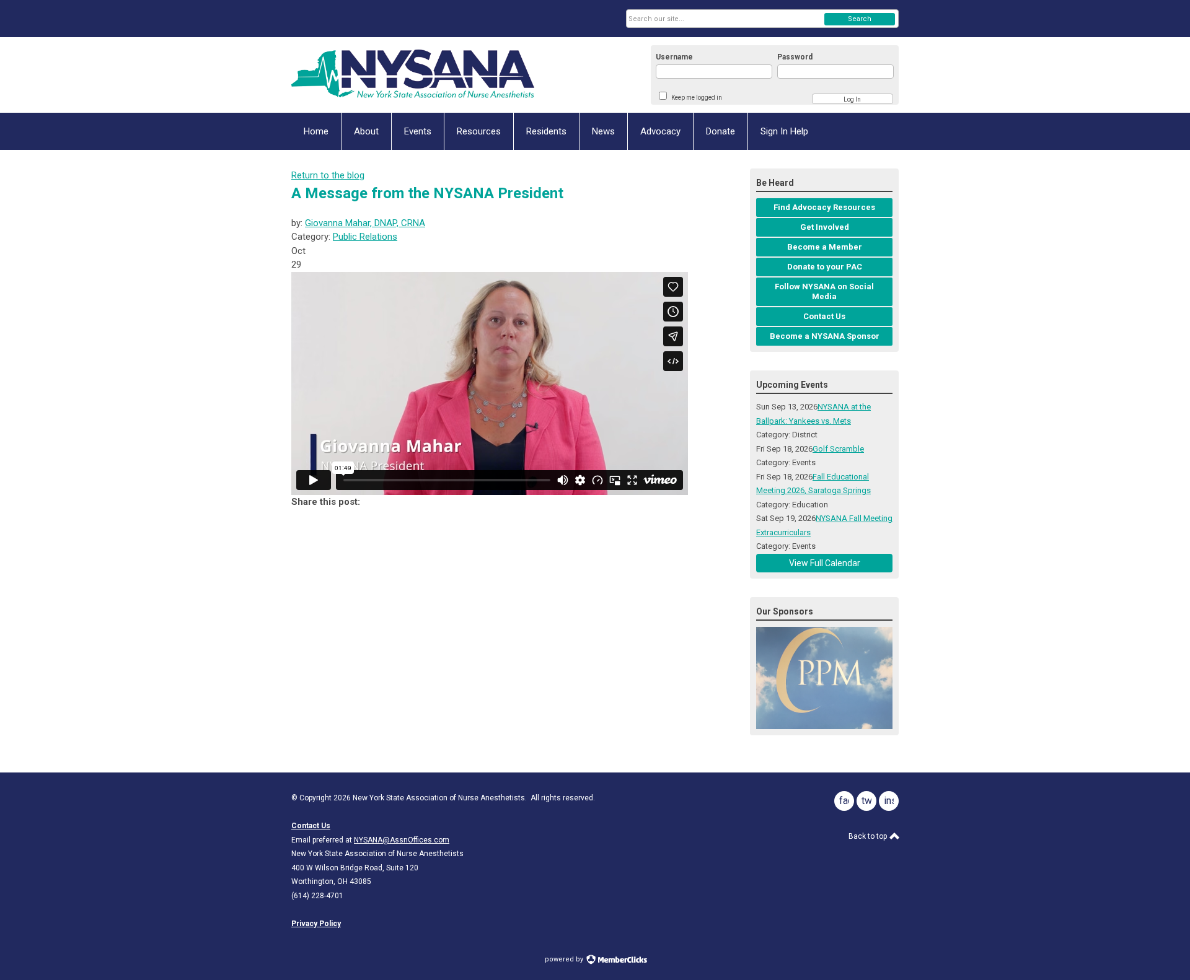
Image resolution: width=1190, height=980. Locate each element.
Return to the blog (327, 175)
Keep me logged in (696, 97)
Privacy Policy (316, 923)
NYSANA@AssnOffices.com (401, 840)
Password (795, 57)
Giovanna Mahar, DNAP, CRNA (365, 223)
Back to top (868, 836)
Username (674, 57)
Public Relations (365, 236)
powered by (565, 959)
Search (859, 19)
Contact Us (310, 825)
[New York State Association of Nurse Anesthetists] (412, 75)
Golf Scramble (838, 448)
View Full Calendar (824, 563)
